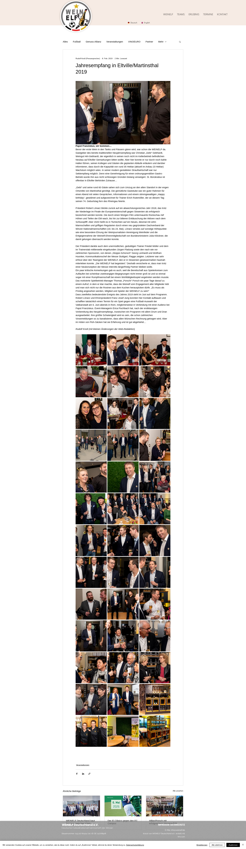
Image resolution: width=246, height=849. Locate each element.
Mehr (160, 41)
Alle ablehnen (217, 845)
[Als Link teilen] (89, 773)
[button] (180, 42)
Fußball (77, 41)
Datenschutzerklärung (135, 845)
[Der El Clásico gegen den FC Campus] (123, 806)
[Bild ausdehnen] (91, 349)
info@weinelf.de (178, 830)
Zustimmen (233, 845)
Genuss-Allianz (93, 41)
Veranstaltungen (114, 41)
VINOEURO (134, 41)
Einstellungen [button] (202, 845)
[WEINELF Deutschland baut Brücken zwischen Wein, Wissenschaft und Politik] (81, 806)
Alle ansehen (178, 791)
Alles (65, 41)
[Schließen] (242, 845)
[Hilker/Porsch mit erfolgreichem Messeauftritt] (164, 806)
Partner (149, 41)
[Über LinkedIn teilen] (83, 773)
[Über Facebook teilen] (77, 773)
